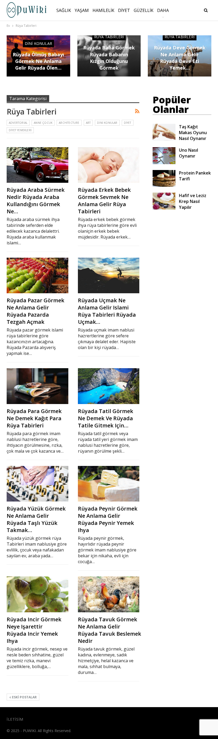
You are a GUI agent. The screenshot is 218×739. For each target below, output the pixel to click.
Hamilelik (103, 10)
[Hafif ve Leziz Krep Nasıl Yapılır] (164, 201)
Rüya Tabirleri (109, 36)
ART (88, 123)
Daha (163, 10)
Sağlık (63, 10)
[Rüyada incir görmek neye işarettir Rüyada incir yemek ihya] (37, 594)
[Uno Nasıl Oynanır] (164, 155)
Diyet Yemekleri (20, 130)
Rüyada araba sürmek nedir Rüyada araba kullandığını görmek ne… (36, 200)
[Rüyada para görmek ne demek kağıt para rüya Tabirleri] (37, 386)
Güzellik (143, 10)
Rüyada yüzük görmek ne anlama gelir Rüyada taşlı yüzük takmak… (36, 519)
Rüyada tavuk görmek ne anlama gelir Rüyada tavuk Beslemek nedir (109, 630)
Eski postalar (24, 697)
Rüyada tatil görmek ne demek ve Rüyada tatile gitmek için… (105, 418)
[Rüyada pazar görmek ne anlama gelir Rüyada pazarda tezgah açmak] (37, 275)
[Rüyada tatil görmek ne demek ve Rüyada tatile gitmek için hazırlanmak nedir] (109, 386)
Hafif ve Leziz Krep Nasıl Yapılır (192, 201)
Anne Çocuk (43, 123)
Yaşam (82, 10)
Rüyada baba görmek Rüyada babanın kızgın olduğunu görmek (109, 57)
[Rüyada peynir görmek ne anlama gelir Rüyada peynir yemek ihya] (109, 484)
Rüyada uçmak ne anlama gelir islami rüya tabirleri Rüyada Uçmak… (107, 311)
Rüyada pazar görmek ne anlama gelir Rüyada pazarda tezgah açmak (35, 311)
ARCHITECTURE (69, 123)
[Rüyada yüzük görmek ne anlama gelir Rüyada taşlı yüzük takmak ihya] (37, 484)
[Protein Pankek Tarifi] (164, 178)
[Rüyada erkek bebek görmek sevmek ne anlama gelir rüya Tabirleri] (109, 165)
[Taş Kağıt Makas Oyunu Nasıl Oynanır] (164, 132)
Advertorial (18, 123)
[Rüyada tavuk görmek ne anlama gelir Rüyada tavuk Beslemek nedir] (109, 594)
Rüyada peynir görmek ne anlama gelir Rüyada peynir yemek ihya (107, 519)
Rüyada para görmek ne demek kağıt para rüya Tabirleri (34, 418)
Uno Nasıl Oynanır (188, 153)
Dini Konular (38, 43)
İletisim (15, 719)
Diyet (124, 10)
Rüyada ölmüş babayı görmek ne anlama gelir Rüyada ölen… (38, 61)
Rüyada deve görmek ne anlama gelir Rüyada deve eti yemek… (180, 57)
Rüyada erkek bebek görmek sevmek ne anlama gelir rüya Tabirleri (104, 200)
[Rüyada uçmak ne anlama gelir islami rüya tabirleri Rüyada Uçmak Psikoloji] (109, 275)
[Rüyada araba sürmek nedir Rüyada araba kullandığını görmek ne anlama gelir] (37, 165)
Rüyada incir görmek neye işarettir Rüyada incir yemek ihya (34, 630)
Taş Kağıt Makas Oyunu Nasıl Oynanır (193, 132)
